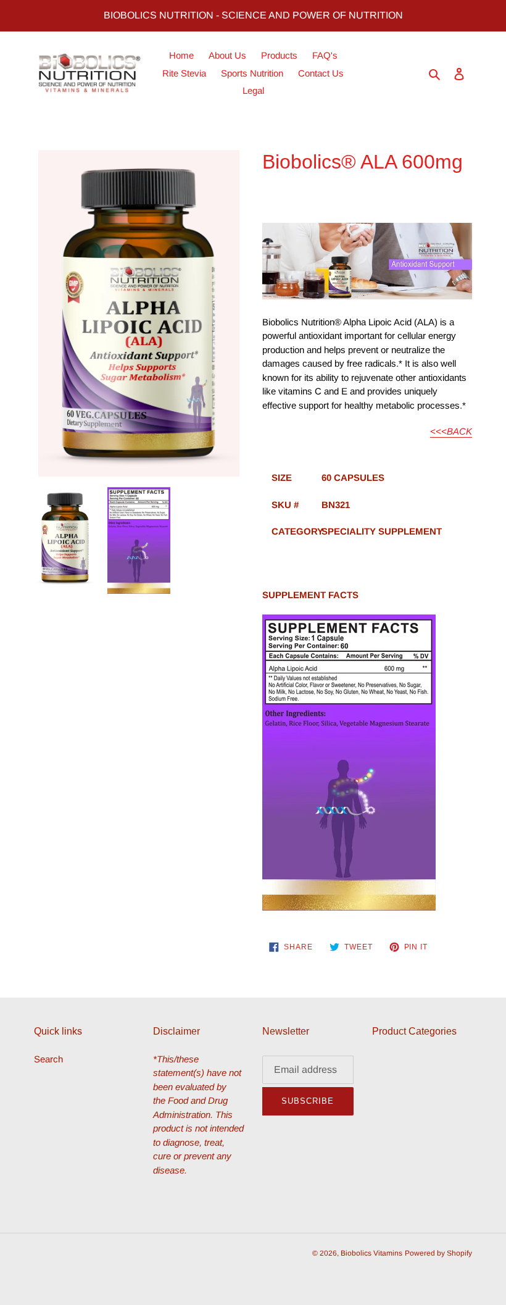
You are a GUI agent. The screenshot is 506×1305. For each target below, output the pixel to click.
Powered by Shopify (438, 1253)
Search (48, 1059)
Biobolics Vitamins (371, 1253)
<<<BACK (451, 431)
